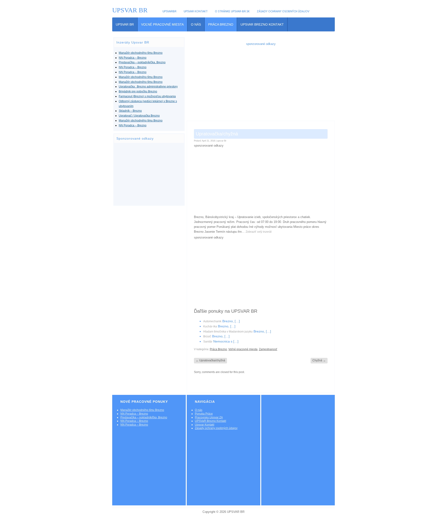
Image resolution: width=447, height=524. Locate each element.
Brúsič (207, 336)
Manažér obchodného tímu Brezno (141, 52)
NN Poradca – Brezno (132, 57)
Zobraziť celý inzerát (258, 231)
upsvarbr (169, 11)
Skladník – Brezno (130, 110)
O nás (196, 24)
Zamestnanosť (268, 349)
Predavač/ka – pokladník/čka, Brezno (142, 62)
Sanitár (207, 341)
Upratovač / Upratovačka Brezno (139, 115)
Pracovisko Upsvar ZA (209, 417)
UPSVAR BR (130, 10)
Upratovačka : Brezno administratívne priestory (148, 86)
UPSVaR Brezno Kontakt (262, 24)
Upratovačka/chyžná (210, 360)
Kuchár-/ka (210, 326)
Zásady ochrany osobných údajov (283, 11)
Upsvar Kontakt (196, 11)
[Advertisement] (149, 174)
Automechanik (212, 321)
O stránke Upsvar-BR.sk (232, 11)
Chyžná (319, 360)
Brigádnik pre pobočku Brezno (138, 91)
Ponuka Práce (204, 413)
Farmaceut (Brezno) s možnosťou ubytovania (147, 96)
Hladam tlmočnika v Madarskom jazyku (228, 331)
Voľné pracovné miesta (162, 24)
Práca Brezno (220, 24)
